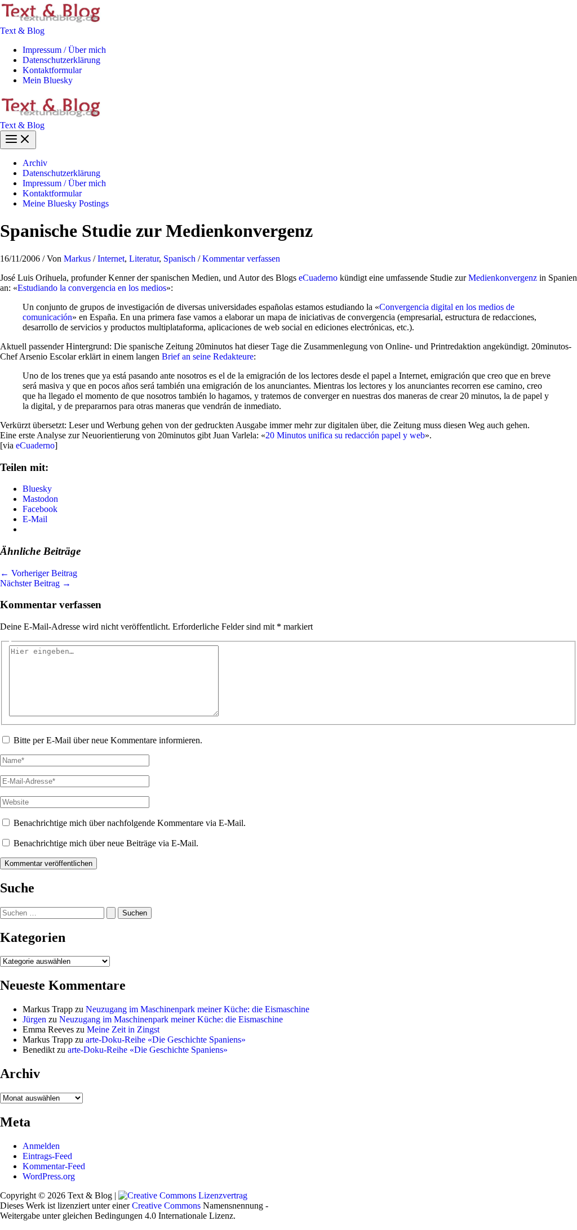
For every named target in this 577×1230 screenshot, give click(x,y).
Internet (111, 258)
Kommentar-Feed (54, 1166)
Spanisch (179, 258)
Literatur (144, 258)
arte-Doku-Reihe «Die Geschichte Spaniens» (166, 1039)
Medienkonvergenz (502, 277)
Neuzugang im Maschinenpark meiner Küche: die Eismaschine (197, 1009)
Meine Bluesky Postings (66, 203)
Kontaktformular (52, 70)
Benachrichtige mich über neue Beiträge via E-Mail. (106, 843)
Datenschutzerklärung (61, 60)
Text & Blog (22, 30)
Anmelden (41, 1146)
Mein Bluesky (48, 80)
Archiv (35, 163)
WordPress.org (49, 1176)
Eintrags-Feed (47, 1156)
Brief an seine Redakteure (208, 356)
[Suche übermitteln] (111, 913)
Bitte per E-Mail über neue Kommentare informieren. (108, 740)
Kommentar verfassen (241, 258)
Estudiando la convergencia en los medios (91, 288)
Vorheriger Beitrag (38, 573)
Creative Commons (166, 1205)
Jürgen (34, 1019)
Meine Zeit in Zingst (123, 1029)
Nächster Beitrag (35, 583)
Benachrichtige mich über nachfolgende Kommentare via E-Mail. (130, 823)
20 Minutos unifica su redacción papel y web (345, 435)
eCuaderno (318, 277)
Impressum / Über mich (64, 50)
